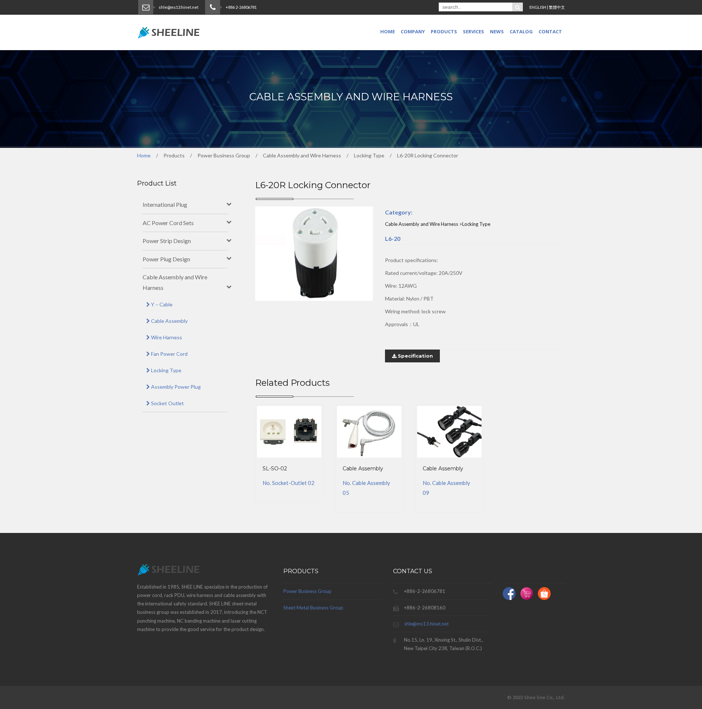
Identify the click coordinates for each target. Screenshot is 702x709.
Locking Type (165, 370)
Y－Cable (161, 304)
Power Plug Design (166, 258)
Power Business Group (307, 591)
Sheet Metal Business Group (313, 608)
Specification (414, 356)
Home (387, 31)
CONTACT (550, 31)
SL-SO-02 (275, 468)
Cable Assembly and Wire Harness (175, 282)
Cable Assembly (363, 468)
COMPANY (413, 31)
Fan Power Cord (169, 354)
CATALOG (521, 31)
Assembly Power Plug (175, 387)
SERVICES (473, 31)
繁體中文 (557, 7)
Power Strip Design (167, 240)
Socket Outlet (167, 403)
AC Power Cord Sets (168, 222)
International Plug (165, 204)
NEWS (497, 31)
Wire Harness (166, 337)
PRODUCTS (444, 31)
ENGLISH (537, 7)
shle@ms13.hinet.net (426, 624)
